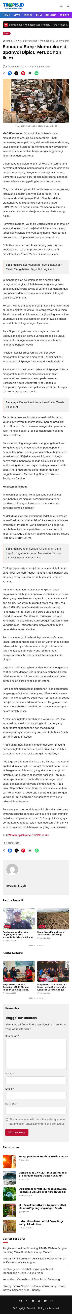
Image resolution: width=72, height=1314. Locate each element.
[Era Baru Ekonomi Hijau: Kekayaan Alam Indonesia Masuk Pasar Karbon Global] (9, 1198)
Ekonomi (8, 979)
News (16, 15)
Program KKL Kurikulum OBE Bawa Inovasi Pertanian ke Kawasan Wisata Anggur (52, 987)
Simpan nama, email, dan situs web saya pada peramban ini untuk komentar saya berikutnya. (37, 1121)
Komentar (12, 1036)
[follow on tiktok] (51, 1301)
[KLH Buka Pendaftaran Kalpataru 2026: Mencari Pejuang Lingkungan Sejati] (9, 1214)
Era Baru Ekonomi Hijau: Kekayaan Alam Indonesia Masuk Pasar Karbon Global (43, 1190)
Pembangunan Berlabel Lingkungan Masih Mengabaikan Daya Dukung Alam (18, 936)
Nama (9, 1073)
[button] (61, 6)
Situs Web (11, 1104)
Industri (50, 15)
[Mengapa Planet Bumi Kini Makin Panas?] (9, 1166)
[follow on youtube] (33, 1301)
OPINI (42, 927)
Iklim (38, 15)
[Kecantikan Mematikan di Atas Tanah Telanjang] (53, 927)
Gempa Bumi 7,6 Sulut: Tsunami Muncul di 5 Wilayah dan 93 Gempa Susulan (43, 1174)
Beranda (7, 40)
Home (6, 15)
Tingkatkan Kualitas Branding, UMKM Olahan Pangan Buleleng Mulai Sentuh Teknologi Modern (16, 988)
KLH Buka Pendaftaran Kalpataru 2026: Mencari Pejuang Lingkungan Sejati (42, 1206)
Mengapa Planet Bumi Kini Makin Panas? (43, 1156)
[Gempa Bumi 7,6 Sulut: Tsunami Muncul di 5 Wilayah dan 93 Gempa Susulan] (9, 1182)
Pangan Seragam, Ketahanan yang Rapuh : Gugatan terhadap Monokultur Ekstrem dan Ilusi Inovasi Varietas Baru (34, 553)
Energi (28, 15)
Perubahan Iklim (12, 843)
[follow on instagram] (26, 1301)
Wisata (64, 15)
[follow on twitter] (39, 1301)
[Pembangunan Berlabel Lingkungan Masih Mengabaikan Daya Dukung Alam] (19, 927)
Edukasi (43, 979)
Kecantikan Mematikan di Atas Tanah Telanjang (51, 933)
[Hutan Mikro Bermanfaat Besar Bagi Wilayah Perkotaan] (9, 1230)
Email (9, 1088)
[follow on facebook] (20, 1301)
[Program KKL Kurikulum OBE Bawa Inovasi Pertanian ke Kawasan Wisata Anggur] (53, 979)
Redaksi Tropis (16, 886)
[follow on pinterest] (45, 1301)
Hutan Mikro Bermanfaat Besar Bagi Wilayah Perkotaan (41, 1223)
